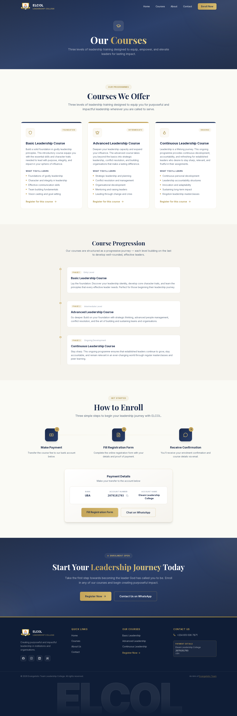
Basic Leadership (131, 635)
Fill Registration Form (100, 512)
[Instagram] (31, 658)
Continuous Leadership (134, 646)
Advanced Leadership (134, 641)
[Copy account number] (127, 496)
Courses (160, 6)
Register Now (93, 596)
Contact (187, 6)
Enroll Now (207, 6)
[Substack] (47, 658)
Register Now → (131, 652)
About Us (76, 646)
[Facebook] (23, 658)
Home (146, 6)
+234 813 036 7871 (187, 635)
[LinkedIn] (39, 658)
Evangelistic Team (208, 676)
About (174, 6)
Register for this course (39, 201)
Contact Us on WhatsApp (135, 596)
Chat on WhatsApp (138, 512)
